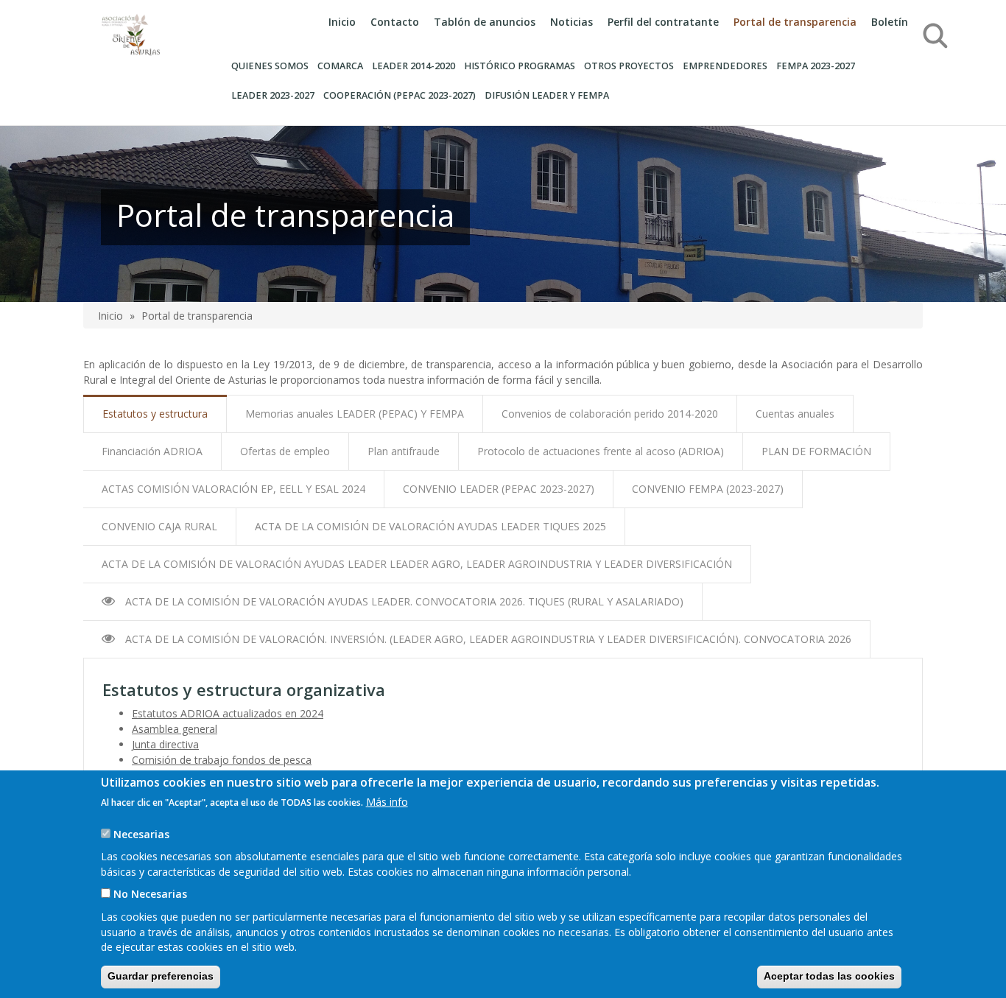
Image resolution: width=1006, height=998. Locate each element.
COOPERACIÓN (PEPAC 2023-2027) (399, 95)
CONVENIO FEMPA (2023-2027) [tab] (708, 489)
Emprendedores (725, 66)
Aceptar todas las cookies (829, 976)
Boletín (889, 22)
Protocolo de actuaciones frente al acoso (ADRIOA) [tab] (600, 451)
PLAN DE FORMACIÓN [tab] (816, 451)
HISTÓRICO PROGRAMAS (519, 66)
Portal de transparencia (795, 22)
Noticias (571, 22)
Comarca (340, 66)
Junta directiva (165, 744)
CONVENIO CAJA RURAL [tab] (159, 526)
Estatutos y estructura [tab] (155, 414)
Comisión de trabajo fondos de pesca (222, 760)
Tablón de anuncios (484, 22)
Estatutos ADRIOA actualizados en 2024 (227, 713)
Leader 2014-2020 (413, 66)
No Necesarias (150, 894)
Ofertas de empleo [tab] (285, 451)
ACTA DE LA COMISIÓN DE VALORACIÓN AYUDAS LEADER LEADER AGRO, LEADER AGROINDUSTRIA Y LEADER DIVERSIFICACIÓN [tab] (417, 564)
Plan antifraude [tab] (403, 451)
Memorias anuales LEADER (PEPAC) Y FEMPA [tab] (354, 414)
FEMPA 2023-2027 (815, 66)
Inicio (342, 22)
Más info (387, 802)
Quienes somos (270, 66)
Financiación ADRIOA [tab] (152, 451)
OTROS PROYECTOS (629, 66)
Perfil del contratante (663, 22)
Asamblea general (174, 729)
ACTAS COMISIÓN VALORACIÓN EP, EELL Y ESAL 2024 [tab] (233, 489)
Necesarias (141, 834)
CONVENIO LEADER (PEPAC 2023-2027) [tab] (498, 489)
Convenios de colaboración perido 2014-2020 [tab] (610, 414)
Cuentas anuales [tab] (795, 414)
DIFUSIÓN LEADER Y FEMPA (547, 95)
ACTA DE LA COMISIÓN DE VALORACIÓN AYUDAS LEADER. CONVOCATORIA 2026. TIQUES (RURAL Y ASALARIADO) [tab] (402, 601)
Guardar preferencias (161, 976)
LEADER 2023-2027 (272, 95)
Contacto (394, 22)
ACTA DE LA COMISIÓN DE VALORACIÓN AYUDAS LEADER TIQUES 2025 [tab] (430, 526)
